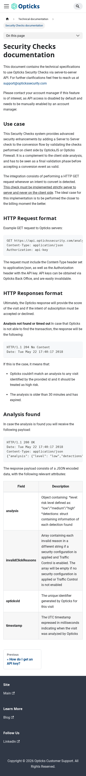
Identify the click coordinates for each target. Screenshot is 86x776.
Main (7, 693)
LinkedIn (9, 742)
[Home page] (7, 19)
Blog (6, 717)
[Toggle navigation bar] (6, 6)
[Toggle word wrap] (69, 240)
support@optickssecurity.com (25, 83)
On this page (15, 36)
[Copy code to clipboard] (77, 240)
